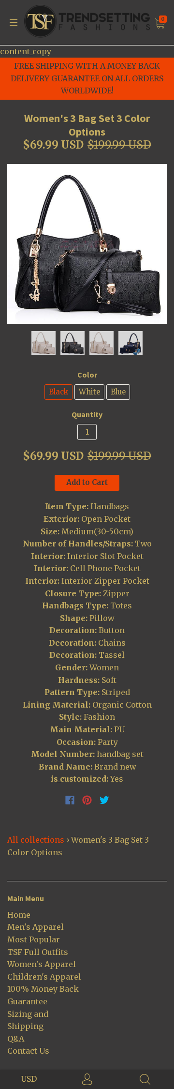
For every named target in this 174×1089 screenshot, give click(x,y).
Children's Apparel (44, 977)
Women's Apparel (41, 964)
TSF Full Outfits (37, 952)
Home (18, 915)
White (89, 391)
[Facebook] (69, 800)
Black (58, 391)
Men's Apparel (35, 927)
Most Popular (33, 939)
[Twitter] (104, 800)
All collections (35, 840)
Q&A (15, 1039)
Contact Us (28, 1051)
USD (29, 1079)
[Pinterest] (87, 800)
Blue (118, 391)
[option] (87, 244)
